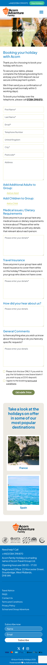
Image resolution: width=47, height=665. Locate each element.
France (23, 467)
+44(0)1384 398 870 (18, 3)
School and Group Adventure (15, 609)
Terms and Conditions (12, 601)
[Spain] (23, 490)
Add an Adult (13, 193)
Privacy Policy (8, 605)
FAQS (4, 594)
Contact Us (7, 598)
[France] (23, 450)
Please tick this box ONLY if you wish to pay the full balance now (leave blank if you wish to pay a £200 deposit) (24, 374)
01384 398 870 (35, 99)
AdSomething (31, 662)
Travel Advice (8, 590)
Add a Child (12, 203)
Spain (23, 507)
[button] (41, 12)
